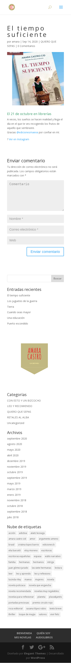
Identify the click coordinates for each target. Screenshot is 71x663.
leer (11, 573)
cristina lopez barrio (28, 544)
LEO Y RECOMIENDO (19, 406)
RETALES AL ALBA (18, 417)
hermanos (38, 562)
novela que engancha (40, 585)
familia (12, 562)
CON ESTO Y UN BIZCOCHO (24, 400)
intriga (50, 562)
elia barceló (15, 550)
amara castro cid (17, 538)
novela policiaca (17, 585)
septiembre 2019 (17, 477)
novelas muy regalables (46, 591)
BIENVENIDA (24, 633)
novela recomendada (20, 591)
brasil (11, 544)
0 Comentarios (26, 46)
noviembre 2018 (16, 500)
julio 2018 (13, 517)
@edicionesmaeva (27, 132)
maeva (28, 579)
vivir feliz (54, 614)
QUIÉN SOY (43, 633)
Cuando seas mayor (19, 312)
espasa (37, 556)
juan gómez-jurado (18, 567)
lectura (58, 567)
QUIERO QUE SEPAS (19, 411)
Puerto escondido (17, 323)
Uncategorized (15, 423)
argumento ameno (48, 538)
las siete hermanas (41, 567)
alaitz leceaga (38, 533)
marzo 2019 (14, 489)
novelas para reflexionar (21, 596)
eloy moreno (31, 550)
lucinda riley (15, 579)
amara (15, 41)
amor (32, 538)
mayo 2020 (13, 449)
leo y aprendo (23, 573)
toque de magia (27, 614)
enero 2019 (14, 494)
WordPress (38, 658)
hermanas (24, 562)
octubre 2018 (15, 506)
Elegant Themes (35, 653)
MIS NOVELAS (22, 637)
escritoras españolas (19, 556)
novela (50, 579)
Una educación (16, 318)
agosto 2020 (14, 444)
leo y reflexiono (42, 573)
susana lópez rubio (36, 608)
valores (43, 614)
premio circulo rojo (43, 602)
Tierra (10, 306)
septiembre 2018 (17, 511)
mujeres (39, 579)
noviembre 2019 (16, 466)
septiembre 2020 (17, 438)
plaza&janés (55, 596)
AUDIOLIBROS (44, 637)
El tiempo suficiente (18, 295)
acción (12, 533)
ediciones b (49, 544)
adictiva (23, 533)
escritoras (46, 550)
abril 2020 (13, 455)
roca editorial (16, 608)
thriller (12, 614)
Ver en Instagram (19, 139)
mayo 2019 (13, 483)
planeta (41, 596)
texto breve (56, 608)
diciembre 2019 (16, 461)
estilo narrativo (53, 556)
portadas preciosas (19, 602)
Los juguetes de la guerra (22, 301)
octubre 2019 (15, 472)
